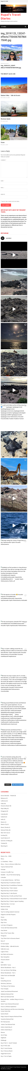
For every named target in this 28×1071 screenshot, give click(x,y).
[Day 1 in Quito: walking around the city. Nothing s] (14, 661)
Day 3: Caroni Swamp (6, 1048)
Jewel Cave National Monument (9, 991)
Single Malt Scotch (6, 1053)
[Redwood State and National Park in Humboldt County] (14, 742)
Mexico (3, 822)
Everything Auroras (6, 981)
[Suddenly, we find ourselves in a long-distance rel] (14, 579)
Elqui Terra (4, 922)
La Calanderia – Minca (6, 861)
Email (2, 187)
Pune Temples (4, 989)
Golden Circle (4, 909)
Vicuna (2, 142)
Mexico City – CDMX (6, 856)
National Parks (5, 830)
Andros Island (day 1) (6, 1030)
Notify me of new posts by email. (11, 201)
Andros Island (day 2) (6, 1027)
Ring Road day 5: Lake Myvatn (9, 893)
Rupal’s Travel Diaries (11, 16)
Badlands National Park (7, 994)
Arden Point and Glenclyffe (8, 975)
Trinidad (3, 843)
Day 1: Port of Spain (6, 1056)
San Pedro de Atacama (7, 954)
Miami (2, 978)
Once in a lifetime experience (8, 1006)
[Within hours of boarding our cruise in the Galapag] (14, 525)
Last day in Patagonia (6, 925)
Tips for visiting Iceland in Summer (10, 912)
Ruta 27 (3, 941)
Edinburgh (3, 1040)
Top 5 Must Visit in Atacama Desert (10, 938)
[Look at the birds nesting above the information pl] (14, 769)
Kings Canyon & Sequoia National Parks (11, 1016)
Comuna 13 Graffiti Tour (7, 872)
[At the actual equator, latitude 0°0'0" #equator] (14, 634)
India (2, 819)
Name (2, 180)
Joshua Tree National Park (8, 1024)
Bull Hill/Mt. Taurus (6, 965)
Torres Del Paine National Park (9, 928)
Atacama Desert (5, 806)
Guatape (3, 869)
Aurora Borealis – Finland (7, 795)
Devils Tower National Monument (10, 1004)
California (3, 801)
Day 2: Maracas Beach (6, 1051)
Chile (2, 803)
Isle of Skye (4, 1035)
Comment (3, 160)
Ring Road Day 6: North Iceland (9, 890)
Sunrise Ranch (4, 1014)
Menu (4, 26)
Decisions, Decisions (6, 983)
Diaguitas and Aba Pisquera (8, 914)
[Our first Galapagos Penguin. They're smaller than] (14, 498)
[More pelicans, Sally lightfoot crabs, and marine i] (14, 363)
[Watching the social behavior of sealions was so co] (14, 255)
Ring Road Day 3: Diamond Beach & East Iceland (14, 898)
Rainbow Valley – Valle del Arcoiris (10, 95)
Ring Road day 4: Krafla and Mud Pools (11, 896)
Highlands (3, 1037)
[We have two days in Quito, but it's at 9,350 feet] (14, 688)
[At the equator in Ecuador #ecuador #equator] (14, 607)
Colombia (3, 814)
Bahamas (3, 798)
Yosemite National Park (7, 1019)
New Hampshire (5, 957)
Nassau (3, 1032)
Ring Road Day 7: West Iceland (9, 888)
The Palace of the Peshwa (8, 986)
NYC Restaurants (5, 1022)
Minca (2, 859)
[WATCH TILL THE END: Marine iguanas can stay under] (14, 309)
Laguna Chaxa (4, 951)
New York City (4, 832)
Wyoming (3, 846)
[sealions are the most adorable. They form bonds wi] (14, 282)
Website (3, 194)
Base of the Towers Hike (7, 933)
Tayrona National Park (7, 867)
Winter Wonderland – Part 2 (8, 967)
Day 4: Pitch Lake (5, 1045)
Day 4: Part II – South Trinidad (9, 1043)
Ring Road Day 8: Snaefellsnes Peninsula (11, 885)
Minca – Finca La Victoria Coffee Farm (11, 864)
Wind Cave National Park (7, 996)
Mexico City (4, 824)
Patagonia (3, 811)
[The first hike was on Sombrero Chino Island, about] (14, 444)
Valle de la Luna (5, 949)
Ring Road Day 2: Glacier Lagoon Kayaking (12, 901)
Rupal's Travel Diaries (15, 1067)
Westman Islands (5, 119)
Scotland (3, 835)
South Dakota (4, 838)
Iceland (3, 817)
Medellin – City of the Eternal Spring (10, 875)
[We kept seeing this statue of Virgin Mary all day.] (14, 552)
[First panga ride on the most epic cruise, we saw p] (14, 471)
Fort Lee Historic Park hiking (8, 970)
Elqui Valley (4, 808)
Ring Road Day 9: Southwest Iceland (10, 882)
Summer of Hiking (6, 840)
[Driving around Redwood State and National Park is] (14, 715)
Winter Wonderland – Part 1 (8, 973)
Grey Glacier (4, 930)
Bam (9, 1068)
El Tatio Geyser (5, 943)
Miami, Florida (4, 827)
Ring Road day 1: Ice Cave (8, 904)
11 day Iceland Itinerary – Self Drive (10, 880)
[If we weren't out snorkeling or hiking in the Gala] (14, 336)
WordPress (3, 1068)
